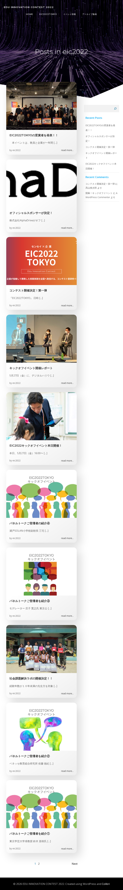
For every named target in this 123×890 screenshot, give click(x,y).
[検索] (115, 108)
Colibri (106, 884)
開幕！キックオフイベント (99, 193)
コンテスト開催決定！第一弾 (100, 146)
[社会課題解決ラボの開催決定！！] (41, 649)
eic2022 (16, 150)
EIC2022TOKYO (48, 14)
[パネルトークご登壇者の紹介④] (41, 493)
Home (29, 14)
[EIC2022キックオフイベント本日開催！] (41, 416)
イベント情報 (69, 14)
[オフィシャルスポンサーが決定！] (41, 183)
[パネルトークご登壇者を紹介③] (41, 571)
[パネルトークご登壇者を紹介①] (41, 804)
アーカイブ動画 (89, 14)
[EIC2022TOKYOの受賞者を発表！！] (41, 105)
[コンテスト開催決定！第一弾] (41, 260)
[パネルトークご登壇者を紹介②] (41, 726)
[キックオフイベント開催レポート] (41, 338)
